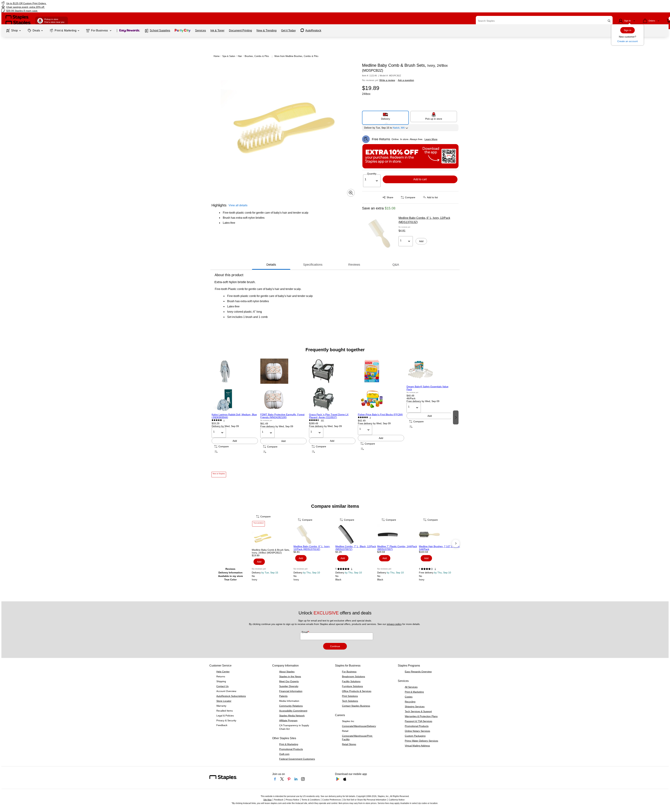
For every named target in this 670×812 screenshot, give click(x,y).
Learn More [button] (431, 139)
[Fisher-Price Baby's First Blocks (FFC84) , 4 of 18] (381, 385)
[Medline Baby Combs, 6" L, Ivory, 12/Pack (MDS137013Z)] (379, 233)
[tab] (271, 265)
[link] (112, 3)
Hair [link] (240, 56)
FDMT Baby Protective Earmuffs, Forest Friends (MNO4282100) (282, 416)
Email (305, 632)
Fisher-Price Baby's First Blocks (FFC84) (380, 414)
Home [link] (216, 56)
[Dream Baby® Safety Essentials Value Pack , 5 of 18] (430, 371)
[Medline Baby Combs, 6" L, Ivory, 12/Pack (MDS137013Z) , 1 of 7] (314, 534)
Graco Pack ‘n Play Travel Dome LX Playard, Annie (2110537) (328, 416)
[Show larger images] (351, 193)
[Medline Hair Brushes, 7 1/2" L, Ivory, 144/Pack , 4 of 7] (439, 534)
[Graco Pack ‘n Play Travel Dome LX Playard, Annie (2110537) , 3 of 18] (332, 385)
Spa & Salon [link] (228, 56)
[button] (609, 20)
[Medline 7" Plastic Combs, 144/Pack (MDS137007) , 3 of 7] (397, 534)
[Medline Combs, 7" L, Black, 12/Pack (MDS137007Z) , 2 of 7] (356, 534)
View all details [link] (238, 205)
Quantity (371, 173)
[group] (234, 417)
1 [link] (224, 420)
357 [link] (322, 420)
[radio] (385, 116)
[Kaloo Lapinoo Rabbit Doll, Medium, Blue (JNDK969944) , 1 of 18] (235, 385)
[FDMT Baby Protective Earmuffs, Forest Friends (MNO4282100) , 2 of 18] (283, 385)
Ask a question (406, 80)
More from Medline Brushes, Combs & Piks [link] (296, 56)
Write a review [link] (387, 80)
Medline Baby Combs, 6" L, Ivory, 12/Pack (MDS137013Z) (424, 220)
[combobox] (544, 21)
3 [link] (370, 417)
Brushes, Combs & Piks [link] (257, 56)
